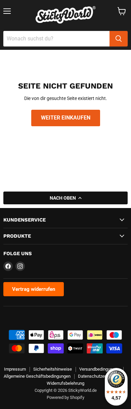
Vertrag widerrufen (33, 289)
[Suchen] (119, 38)
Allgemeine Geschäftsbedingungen (37, 376)
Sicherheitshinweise (52, 369)
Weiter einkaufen (65, 117)
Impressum (15, 369)
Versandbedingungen (99, 369)
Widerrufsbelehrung (65, 383)
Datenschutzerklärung (99, 376)
